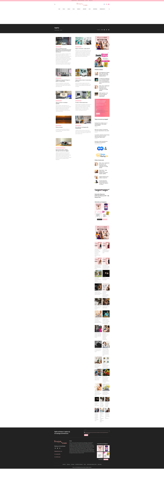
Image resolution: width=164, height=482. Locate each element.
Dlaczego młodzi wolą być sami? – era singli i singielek (106, 306)
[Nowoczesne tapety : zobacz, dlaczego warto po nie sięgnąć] (64, 142)
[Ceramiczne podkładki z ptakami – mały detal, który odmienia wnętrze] (106, 360)
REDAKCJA (68, 464)
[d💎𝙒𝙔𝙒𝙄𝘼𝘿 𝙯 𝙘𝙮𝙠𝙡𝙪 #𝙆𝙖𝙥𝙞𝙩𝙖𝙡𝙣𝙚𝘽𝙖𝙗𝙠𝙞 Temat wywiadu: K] (98, 206)
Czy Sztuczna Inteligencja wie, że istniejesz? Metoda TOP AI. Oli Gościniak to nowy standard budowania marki (104, 81)
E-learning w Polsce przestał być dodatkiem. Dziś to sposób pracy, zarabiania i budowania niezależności (106, 336)
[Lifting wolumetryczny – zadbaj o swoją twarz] (96, 177)
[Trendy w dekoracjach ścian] (83, 95)
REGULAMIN (99, 464)
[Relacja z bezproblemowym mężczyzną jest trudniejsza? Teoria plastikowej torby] (102, 410)
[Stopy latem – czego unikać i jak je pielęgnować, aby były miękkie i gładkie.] (96, 171)
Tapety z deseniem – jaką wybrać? (82, 48)
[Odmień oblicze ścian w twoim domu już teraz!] (83, 72)
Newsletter (90, 0)
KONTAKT (64, 464)
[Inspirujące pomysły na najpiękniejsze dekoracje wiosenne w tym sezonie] (106, 387)
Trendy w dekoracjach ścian (81, 102)
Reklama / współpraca (81, 0)
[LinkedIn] (109, 30)
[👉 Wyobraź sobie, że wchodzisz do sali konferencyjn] (106, 214)
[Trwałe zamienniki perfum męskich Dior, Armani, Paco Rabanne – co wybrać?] (96, 182)
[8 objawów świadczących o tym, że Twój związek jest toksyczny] (107, 410)
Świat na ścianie (59, 127)
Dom (56, 46)
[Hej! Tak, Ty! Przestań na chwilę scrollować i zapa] (106, 206)
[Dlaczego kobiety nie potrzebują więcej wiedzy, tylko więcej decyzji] (98, 261)
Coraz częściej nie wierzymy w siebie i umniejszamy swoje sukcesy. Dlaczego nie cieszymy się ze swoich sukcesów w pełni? (106, 352)
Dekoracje (77, 46)
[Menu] (54, 4)
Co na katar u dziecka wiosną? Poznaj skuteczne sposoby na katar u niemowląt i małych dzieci (102, 136)
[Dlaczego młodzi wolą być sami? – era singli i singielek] (106, 301)
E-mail (97, 107)
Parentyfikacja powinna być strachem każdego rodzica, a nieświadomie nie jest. (98, 279)
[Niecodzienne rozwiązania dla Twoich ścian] (83, 120)
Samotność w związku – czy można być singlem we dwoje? (102, 404)
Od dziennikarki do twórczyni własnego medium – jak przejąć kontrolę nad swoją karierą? (98, 335)
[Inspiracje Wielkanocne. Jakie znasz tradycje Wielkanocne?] (98, 372)
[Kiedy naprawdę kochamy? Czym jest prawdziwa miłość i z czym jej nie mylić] (97, 410)
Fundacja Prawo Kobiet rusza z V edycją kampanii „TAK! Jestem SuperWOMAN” (101, 124)
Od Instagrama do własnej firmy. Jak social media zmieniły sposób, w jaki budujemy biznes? (98, 320)
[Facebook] (104, 4)
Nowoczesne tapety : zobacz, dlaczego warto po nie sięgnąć (62, 150)
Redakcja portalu (74, 0)
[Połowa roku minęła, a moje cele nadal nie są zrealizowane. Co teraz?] (98, 344)
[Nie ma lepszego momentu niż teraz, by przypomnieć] (98, 214)
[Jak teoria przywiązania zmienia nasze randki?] (106, 273)
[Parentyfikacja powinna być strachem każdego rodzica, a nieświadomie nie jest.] (98, 273)
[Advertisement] (81, 17)
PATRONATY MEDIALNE (79, 464)
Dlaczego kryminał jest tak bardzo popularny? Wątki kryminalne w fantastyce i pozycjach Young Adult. (98, 253)
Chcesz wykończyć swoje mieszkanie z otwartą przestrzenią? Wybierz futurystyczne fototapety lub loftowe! (63, 50)
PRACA (85, 464)
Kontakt (86, 0)
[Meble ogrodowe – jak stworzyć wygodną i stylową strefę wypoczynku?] (96, 94)
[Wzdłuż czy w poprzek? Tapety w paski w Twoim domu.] (64, 72)
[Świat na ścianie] (64, 120)
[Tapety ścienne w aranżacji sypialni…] (64, 95)
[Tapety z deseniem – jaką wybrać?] (83, 41)
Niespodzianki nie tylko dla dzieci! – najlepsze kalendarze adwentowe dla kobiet (98, 393)
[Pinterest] (106, 4)
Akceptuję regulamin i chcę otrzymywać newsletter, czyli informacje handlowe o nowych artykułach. (102, 111)
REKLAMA (72, 464)
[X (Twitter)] (104, 30)
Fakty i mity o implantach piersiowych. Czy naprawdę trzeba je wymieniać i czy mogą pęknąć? (104, 88)
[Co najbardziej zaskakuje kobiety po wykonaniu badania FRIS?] (106, 245)
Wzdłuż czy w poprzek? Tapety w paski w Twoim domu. (63, 81)
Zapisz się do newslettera (92, 464)
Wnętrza (59, 46)
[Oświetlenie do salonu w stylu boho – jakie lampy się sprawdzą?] (98, 360)
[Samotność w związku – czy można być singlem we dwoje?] (98, 301)
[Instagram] (109, 4)
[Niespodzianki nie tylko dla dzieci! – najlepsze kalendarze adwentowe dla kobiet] (98, 387)
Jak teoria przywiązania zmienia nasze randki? (106, 278)
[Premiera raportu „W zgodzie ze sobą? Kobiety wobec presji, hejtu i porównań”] (98, 286)
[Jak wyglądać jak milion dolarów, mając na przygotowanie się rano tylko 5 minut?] (106, 261)
